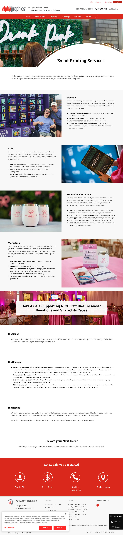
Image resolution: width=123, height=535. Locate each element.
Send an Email (51, 507)
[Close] (66, 514)
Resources (77, 17)
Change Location (21, 506)
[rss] (97, 505)
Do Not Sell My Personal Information (104, 532)
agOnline (117, 2)
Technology (66, 17)
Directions (114, 9)
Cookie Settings (9, 527)
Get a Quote (117, 516)
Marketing (53, 17)
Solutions (88, 17)
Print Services (40, 17)
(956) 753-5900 (102, 9)
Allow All (59, 527)
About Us (98, 2)
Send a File (117, 522)
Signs (28, 17)
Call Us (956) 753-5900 (54, 504)
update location (56, 10)
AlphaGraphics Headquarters (25, 508)
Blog (91, 2)
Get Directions (103, 487)
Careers (117, 527)
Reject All (45, 527)
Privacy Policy (88, 532)
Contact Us (108, 2)
